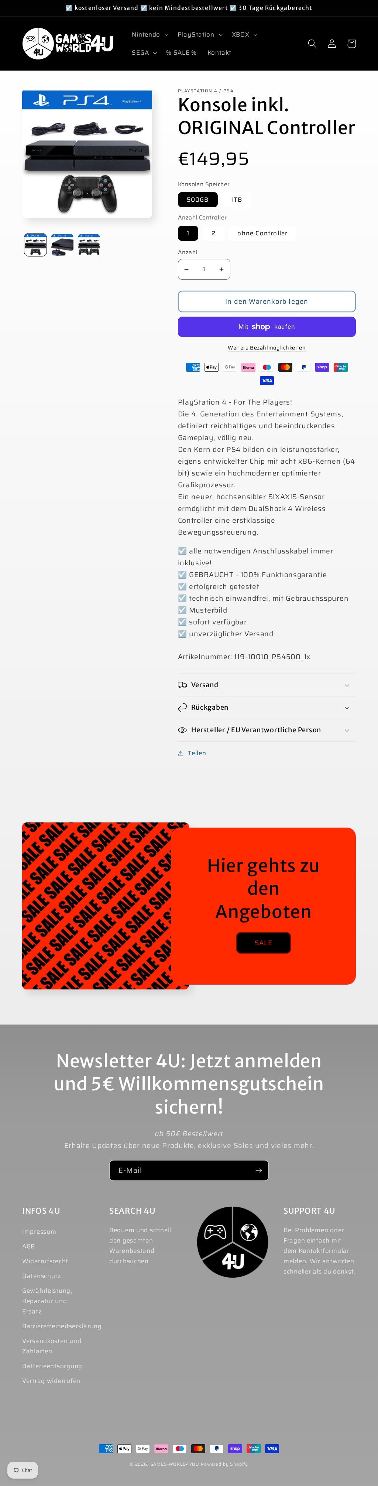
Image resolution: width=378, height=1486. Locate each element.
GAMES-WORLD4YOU (175, 1464)
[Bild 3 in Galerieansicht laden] (89, 245)
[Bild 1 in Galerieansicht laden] (35, 245)
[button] (149, 34)
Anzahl (187, 252)
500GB (198, 199)
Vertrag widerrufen (51, 1381)
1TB (236, 199)
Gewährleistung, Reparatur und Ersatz (47, 1301)
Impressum (39, 1231)
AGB (28, 1246)
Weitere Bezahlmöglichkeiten (267, 347)
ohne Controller (262, 233)
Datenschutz (41, 1276)
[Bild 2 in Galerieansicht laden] (62, 245)
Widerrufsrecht (45, 1261)
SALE (264, 943)
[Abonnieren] (258, 1170)
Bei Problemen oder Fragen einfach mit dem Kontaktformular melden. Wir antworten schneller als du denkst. (319, 1250)
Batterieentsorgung (52, 1366)
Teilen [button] (197, 753)
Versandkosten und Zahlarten (51, 1346)
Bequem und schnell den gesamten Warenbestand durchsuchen (140, 1245)
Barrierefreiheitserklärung (62, 1326)
